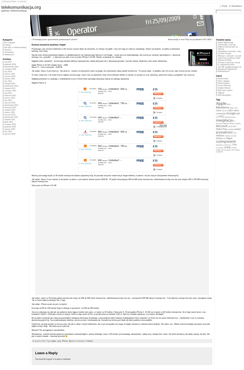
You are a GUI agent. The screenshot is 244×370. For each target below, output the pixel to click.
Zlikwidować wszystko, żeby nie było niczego (229, 52)
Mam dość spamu (225, 90)
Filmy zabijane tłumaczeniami (224, 82)
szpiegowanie (226, 141)
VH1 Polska (236, 150)
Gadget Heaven (224, 88)
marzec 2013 (9, 98)
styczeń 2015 (9, 76)
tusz (229, 145)
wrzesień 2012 (10, 107)
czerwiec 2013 (10, 91)
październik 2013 (11, 86)
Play (225, 129)
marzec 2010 (9, 129)
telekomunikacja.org (21, 7)
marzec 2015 (9, 74)
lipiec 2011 (8, 122)
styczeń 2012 (9, 115)
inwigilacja (224, 120)
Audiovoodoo (223, 79)
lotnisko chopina (235, 123)
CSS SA (224, 111)
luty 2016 (8, 71)
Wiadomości (9, 55)
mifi (229, 126)
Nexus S (72, 341)
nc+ (235, 126)
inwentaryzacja (230, 117)
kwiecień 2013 (10, 95)
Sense (219, 138)
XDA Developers (224, 95)
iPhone (65, 341)
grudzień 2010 (10, 127)
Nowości (7, 50)
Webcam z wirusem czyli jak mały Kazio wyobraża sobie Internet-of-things (229, 58)
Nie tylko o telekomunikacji (15, 47)
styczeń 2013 (9, 103)
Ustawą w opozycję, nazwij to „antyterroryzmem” (229, 63)
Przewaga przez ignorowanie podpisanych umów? (55, 39)
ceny (59, 341)
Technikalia (9, 52)
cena (236, 108)
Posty (224, 6)
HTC (221, 116)
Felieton (7, 45)
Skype (229, 138)
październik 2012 (11, 105)
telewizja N (219, 145)
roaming (227, 136)
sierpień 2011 (9, 119)
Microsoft (222, 126)
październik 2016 (11, 67)
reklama (220, 135)
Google (231, 113)
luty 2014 (8, 81)
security (233, 136)
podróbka (231, 129)
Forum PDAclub (224, 85)
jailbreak (226, 123)
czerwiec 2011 (10, 124)
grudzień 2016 (10, 64)
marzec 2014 (9, 79)
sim (224, 138)
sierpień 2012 (9, 110)
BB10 (229, 104)
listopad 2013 (9, 83)
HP (217, 117)
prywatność (224, 132)
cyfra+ (230, 110)
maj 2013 (8, 93)
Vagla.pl (221, 93)
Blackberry (222, 107)
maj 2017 (8, 62)
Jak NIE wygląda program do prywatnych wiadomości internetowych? (229, 69)
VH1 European (226, 150)
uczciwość (219, 148)
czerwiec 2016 (10, 69)
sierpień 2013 (9, 88)
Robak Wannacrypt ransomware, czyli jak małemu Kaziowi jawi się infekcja (228, 46)
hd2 (238, 113)
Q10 (234, 133)
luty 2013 (8, 100)
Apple (53, 341)
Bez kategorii (9, 43)
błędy (232, 108)
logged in (50, 359)
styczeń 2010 (9, 134)
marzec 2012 (9, 112)
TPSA (226, 145)
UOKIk (227, 147)
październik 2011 (11, 117)
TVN (234, 144)
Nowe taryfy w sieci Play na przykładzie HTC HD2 (189, 39)
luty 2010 (8, 131)
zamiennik (219, 152)
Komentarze (237, 6)
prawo (238, 129)
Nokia (219, 129)
